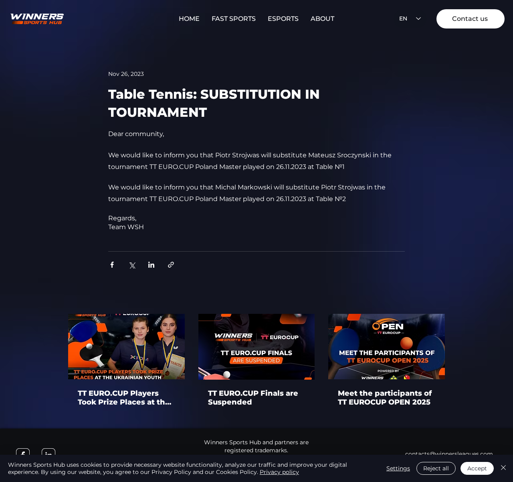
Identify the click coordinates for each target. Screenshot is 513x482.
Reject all (436, 468)
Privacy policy (279, 472)
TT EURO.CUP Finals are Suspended (253, 398)
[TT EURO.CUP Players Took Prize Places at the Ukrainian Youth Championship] (126, 346)
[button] (234, 19)
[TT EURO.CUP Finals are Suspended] (256, 347)
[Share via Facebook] (112, 264)
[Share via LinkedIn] (151, 264)
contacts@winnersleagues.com (449, 454)
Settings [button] (398, 468)
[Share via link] (171, 264)
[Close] (503, 468)
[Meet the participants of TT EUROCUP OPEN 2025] (386, 346)
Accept (477, 468)
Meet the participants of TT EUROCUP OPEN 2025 (385, 398)
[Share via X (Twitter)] (131, 264)
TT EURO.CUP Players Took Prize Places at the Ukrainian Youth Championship (124, 398)
